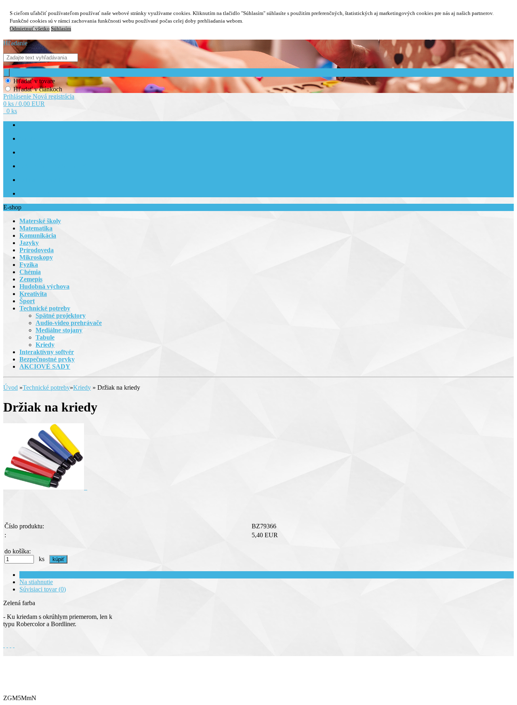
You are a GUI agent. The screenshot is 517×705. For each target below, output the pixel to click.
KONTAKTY (34, 194)
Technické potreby (46, 387)
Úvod (10, 387)
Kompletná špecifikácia (49, 574)
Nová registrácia (53, 96)
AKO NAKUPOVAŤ (43, 153)
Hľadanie (15, 43)
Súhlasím (61, 29)
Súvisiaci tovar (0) (42, 589)
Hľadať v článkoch (37, 89)
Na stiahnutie (36, 581)
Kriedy (82, 387)
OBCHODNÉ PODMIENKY (52, 166)
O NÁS (27, 139)
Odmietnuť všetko (30, 29)
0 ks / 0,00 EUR (24, 103)
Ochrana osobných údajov (48, 180)
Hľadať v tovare (34, 81)
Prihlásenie (18, 96)
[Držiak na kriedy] (45, 487)
